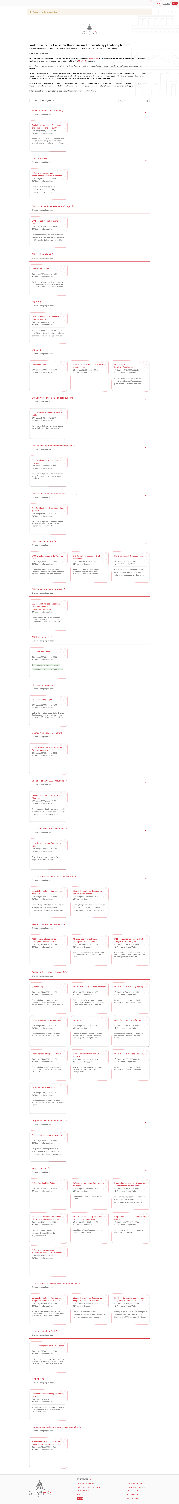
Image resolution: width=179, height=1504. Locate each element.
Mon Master (93, 58)
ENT (79, 1498)
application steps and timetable (83, 91)
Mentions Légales (134, 1484)
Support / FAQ (132, 1498)
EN (158, 3)
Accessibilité (132, 1494)
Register (166, 3)
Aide (79, 1494)
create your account (96, 83)
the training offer (42, 53)
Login (174, 3)
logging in (131, 86)
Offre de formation (85, 1484)
